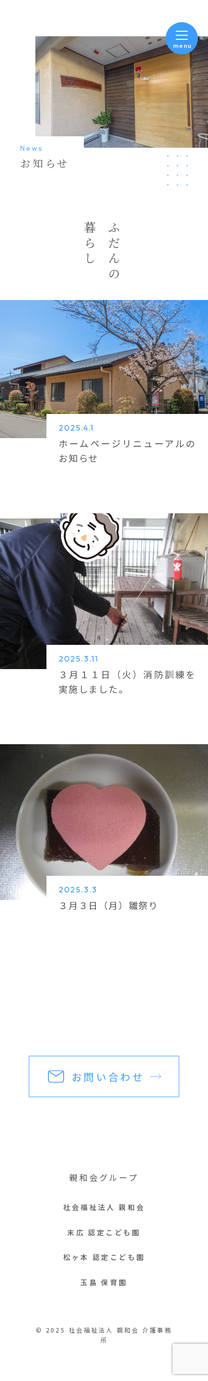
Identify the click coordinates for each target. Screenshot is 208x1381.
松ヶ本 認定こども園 (104, 1257)
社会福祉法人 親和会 (104, 1207)
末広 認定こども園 (103, 1232)
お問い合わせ (108, 1076)
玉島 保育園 (103, 1282)
